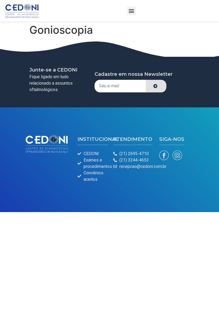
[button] (131, 10)
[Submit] (156, 86)
